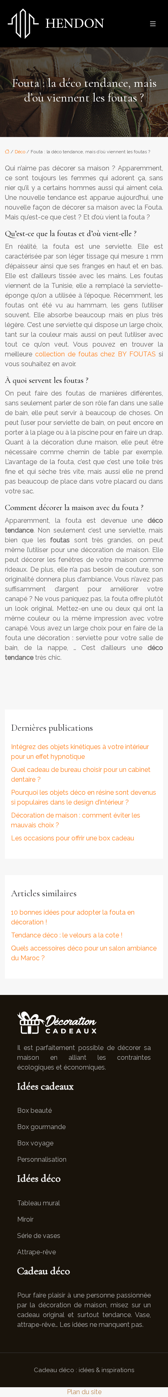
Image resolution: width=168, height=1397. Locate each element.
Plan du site (84, 1392)
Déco (20, 152)
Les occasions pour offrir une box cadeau (72, 838)
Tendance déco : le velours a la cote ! (66, 935)
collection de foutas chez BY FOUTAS (95, 354)
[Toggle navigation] (153, 24)
